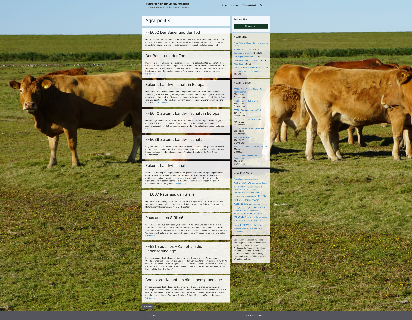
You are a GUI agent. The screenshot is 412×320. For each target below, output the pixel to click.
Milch (261, 213)
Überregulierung (238, 231)
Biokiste (236, 190)
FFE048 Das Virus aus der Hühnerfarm (250, 147)
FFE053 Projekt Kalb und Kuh (246, 101)
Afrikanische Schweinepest (249, 179)
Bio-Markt (250, 187)
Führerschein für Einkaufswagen (167, 3)
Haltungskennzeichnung (241, 208)
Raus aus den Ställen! (164, 217)
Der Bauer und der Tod (165, 55)
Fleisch (261, 196)
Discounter (237, 196)
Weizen (251, 228)
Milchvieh (240, 216)
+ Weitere (148, 306)
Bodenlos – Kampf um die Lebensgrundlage (183, 280)
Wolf (255, 229)
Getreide (257, 204)
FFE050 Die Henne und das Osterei (249, 128)
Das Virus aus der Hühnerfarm (247, 68)
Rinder (255, 217)
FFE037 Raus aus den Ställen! (171, 194)
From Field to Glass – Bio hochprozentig (251, 43)
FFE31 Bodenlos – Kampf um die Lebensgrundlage (173, 248)
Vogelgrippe (238, 228)
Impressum (152, 316)
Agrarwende (242, 182)
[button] (261, 5)
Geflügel (238, 200)
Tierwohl (246, 225)
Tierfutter (236, 225)
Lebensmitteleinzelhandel (251, 213)
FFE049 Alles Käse (242, 137)
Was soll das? (249, 5)
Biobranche (259, 187)
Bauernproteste (256, 183)
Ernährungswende (250, 196)
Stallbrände (259, 221)
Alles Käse (238, 64)
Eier (242, 196)
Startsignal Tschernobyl (244, 57)
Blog (224, 5)
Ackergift (237, 179)
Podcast (234, 5)
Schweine (244, 220)
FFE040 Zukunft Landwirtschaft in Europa (182, 113)
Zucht (260, 228)
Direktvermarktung (254, 192)
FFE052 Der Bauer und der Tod (172, 32)
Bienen (264, 183)
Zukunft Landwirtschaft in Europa (174, 84)
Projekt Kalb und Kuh (243, 49)
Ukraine (257, 225)
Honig (251, 208)
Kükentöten (238, 213)
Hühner (258, 207)
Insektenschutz (255, 211)
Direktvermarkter (240, 192)
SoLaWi (253, 221)
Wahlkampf (245, 228)
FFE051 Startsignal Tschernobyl (247, 119)
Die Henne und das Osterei (245, 60)
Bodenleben (244, 190)
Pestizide (249, 217)
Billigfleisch (240, 186)
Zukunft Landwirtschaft (166, 165)
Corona (254, 190)
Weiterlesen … (151, 74)
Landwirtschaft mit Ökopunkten (247, 71)
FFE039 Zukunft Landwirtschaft (173, 139)
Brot (250, 190)
